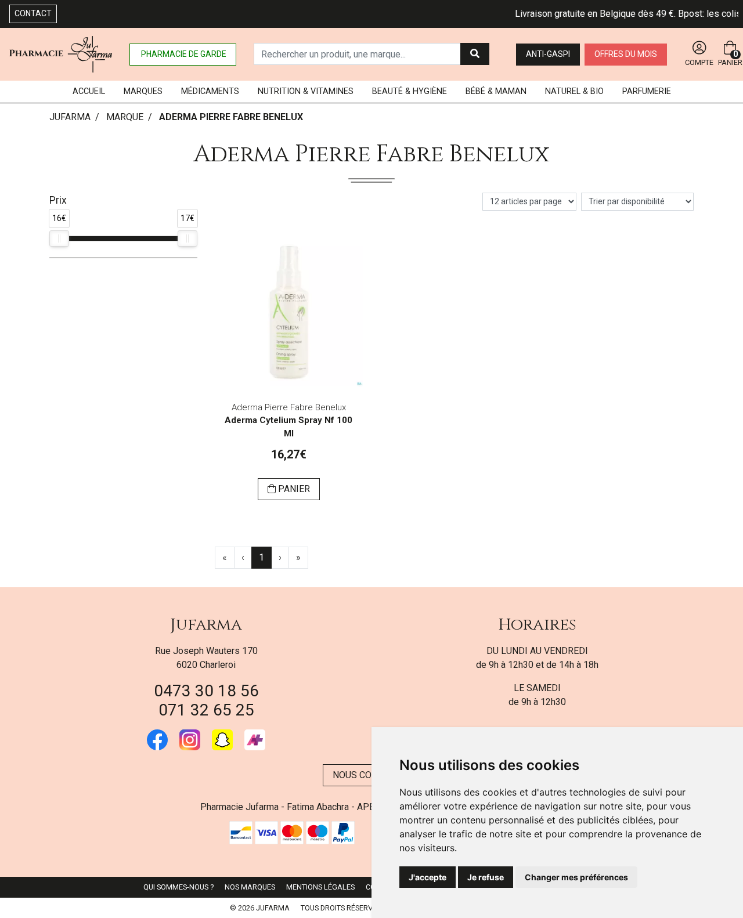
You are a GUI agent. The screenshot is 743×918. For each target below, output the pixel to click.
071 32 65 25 (206, 710)
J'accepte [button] (427, 877)
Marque (124, 116)
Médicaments (210, 91)
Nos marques (250, 887)
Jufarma (206, 624)
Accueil (89, 91)
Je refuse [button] (485, 877)
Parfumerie (646, 91)
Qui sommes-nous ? (178, 887)
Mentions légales (320, 887)
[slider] (59, 238)
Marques (143, 91)
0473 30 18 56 (206, 690)
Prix (58, 200)
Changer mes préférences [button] (576, 877)
